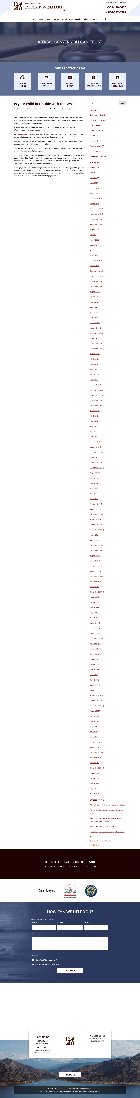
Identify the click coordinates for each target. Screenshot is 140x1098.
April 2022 (93, 431)
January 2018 (94, 633)
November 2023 (95, 338)
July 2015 (93, 778)
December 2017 (95, 639)
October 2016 (94, 701)
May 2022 (93, 426)
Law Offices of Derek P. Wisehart (36, 109)
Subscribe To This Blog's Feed (102, 841)
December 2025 (95, 209)
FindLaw (97, 1091)
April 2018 (93, 618)
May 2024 (93, 307)
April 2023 (93, 375)
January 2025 (94, 266)
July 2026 (93, 173)
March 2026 (94, 193)
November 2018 (95, 582)
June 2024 (93, 302)
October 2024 (94, 281)
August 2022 (94, 411)
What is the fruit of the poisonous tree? (104, 827)
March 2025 (94, 255)
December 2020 (95, 514)
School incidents (22, 134)
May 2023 (93, 369)
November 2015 (95, 758)
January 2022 (94, 447)
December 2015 (95, 752)
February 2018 (95, 628)
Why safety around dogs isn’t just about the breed (108, 805)
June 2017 (93, 670)
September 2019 (96, 551)
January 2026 (94, 204)
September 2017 (96, 654)
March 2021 (94, 499)
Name (34, 922)
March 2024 (94, 318)
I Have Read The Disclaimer (46, 960)
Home (32, 19)
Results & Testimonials (71, 19)
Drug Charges (95, 125)
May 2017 (93, 675)
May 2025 (93, 245)
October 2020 (94, 525)
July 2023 (93, 359)
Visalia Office (42, 1048)
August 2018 (94, 597)
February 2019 (95, 566)
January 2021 (94, 509)
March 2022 (94, 437)
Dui (91, 136)
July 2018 (93, 602)
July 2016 (93, 716)
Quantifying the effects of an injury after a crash (107, 832)
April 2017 (93, 680)
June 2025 (93, 240)
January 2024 (94, 328)
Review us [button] (70, 1074)
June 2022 (93, 421)
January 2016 (94, 747)
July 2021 (93, 478)
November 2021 (95, 457)
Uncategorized (95, 151)
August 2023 (94, 354)
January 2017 (94, 690)
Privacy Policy (62, 1091)
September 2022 (96, 406)
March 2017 (94, 685)
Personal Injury (95, 146)
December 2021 (95, 452)
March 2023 (94, 380)
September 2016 (96, 706)
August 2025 (94, 230)
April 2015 (93, 794)
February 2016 (95, 742)
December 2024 (95, 271)
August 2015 (94, 773)
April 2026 (93, 188)
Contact (95, 19)
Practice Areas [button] (53, 19)
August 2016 (94, 711)
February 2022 (95, 442)
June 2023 (93, 364)
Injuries (93, 141)
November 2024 (95, 276)
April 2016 (93, 732)
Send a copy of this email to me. (47, 964)
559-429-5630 (117, 7)
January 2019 (94, 571)
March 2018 (94, 623)
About (40, 19)
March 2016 (94, 737)
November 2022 (95, 395)
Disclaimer (35, 955)
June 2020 (93, 535)
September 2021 (96, 468)
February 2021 (95, 504)
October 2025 (94, 219)
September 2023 (96, 349)
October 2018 (94, 587)
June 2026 (93, 178)
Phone (60, 922)
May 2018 (93, 613)
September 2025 (96, 224)
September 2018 (96, 592)
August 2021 (94, 473)
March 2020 (94, 540)
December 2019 (95, 545)
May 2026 (93, 183)
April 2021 (93, 494)
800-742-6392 (117, 12)
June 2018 (93, 607)
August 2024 (94, 292)
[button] (138, 1084)
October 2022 (94, 400)
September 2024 (96, 287)
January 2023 (94, 385)
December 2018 (95, 576)
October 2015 (94, 763)
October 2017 (94, 649)
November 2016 (95, 695)
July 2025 (93, 235)
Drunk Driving (95, 130)
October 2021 (94, 463)
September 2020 (96, 530)
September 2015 (96, 768)
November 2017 (95, 644)
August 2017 (94, 659)
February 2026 (95, 199)
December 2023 (95, 333)
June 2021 (93, 483)
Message (36, 934)
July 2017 (93, 664)
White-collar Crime (96, 156)
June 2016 (93, 721)
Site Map (52, 1091)
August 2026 (94, 167)
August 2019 (94, 556)
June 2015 (93, 783)
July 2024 (93, 297)
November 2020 (95, 519)
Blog (86, 19)
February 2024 (95, 323)
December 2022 (95, 390)
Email (87, 922)
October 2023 (94, 343)
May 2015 (93, 789)
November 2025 (95, 214)
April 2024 (93, 312)
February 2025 (95, 261)
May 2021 (93, 488)
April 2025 (93, 250)
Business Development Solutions (80, 1091)
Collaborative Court (97, 115)
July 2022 (93, 416)
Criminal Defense (68, 109)
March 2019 (94, 561)
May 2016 (93, 727)
